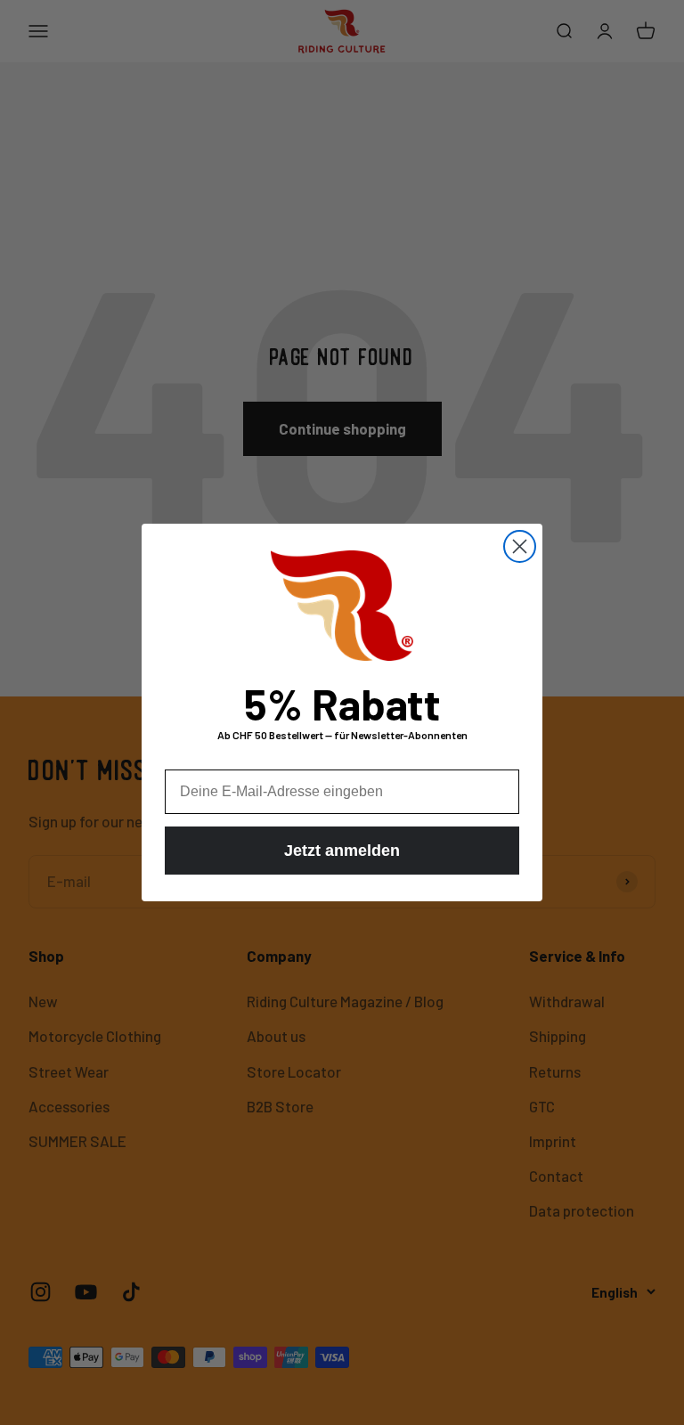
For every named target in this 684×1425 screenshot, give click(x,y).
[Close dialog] (519, 546)
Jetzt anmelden (342, 850)
